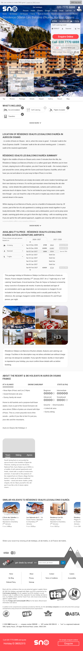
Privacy (31, 578)
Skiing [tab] (18, 455)
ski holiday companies (52, 607)
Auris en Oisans (43, 14)
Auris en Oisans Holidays (14, 428)
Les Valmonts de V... (33, 517)
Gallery (50, 99)
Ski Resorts (24, 14)
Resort (59, 99)
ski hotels (44, 541)
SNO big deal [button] (76, 2)
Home (5, 14)
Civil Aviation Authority (10, 593)
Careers (71, 574)
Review (12, 99)
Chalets (40, 11)
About (31, 574)
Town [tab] (7, 455)
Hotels (33, 11)
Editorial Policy (11, 582)
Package (22, 99)
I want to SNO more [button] (33, 2)
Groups (47, 11)
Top (4, 99)
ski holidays (32, 541)
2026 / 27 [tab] (37, 239)
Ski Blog (11, 578)
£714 (52, 267)
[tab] (8, 384)
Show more (34, 225)
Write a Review (21, 86)
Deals (61, 11)
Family (54, 11)
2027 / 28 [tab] (57, 239)
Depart (41, 99)
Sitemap (31, 582)
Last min (69, 11)
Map (68, 99)
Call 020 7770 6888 (65, 42)
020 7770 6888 (12, 640)
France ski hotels (59, 541)
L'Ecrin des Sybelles (9, 517)
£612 (52, 245)
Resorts (26, 11)
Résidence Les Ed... (57, 517)
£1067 (52, 248)
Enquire (68, 643)
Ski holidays (37, 7)
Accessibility (72, 578)
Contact (51, 574)
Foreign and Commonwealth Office (19, 601)
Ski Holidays (13, 14)
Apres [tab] (29, 455)
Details (32, 99)
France (33, 14)
